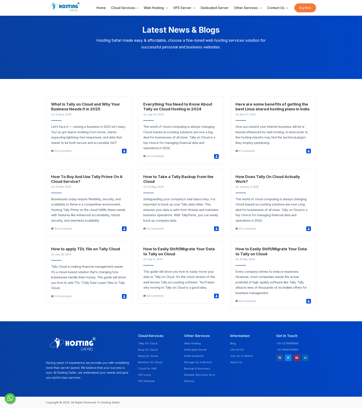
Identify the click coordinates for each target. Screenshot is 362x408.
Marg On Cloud (148, 356)
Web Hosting (154, 8)
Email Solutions (194, 356)
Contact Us (276, 8)
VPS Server (182, 8)
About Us (236, 362)
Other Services (246, 8)
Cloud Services (123, 8)
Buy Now (305, 7)
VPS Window (146, 381)
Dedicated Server (215, 8)
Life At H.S (237, 349)
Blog (233, 343)
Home (101, 8)
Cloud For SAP (147, 368)
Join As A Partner (241, 356)
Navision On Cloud (150, 362)
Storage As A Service (198, 362)
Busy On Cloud (148, 349)
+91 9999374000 (287, 349)
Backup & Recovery (197, 368)
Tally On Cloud (147, 343)
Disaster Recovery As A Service (199, 378)
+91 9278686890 (287, 343)
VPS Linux (144, 374)
